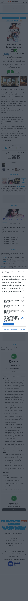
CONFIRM (8, 324)
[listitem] (14, 297)
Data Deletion (6, 329)
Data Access (14, 329)
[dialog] (14, 300)
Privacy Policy (22, 329)
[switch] (22, 301)
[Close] (25, 272)
